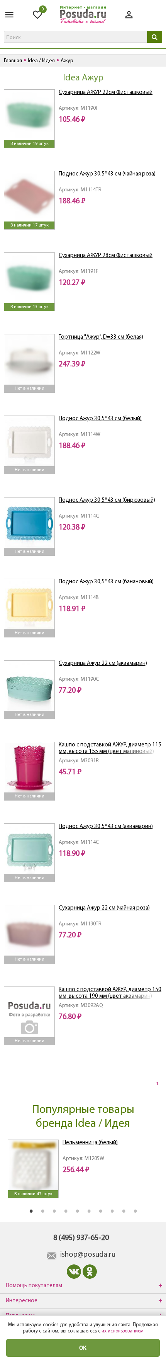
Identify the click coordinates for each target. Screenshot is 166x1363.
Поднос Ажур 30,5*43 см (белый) (100, 419)
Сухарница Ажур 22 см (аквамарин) (103, 663)
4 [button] (65, 1211)
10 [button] (135, 1211)
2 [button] (42, 1211)
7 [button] (100, 1211)
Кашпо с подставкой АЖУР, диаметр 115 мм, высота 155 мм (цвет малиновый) (110, 748)
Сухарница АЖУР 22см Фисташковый (105, 92)
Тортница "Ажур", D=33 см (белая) (101, 337)
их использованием (123, 1331)
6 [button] (89, 1211)
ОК (83, 1347)
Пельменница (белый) (90, 1143)
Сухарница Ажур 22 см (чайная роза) (104, 908)
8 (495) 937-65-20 (81, 1238)
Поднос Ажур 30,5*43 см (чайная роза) (107, 174)
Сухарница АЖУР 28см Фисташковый (105, 256)
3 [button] (54, 1211)
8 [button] (112, 1211)
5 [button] (77, 1211)
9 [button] (123, 1211)
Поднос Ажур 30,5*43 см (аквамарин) (106, 827)
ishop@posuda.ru (87, 1255)
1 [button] (31, 1211)
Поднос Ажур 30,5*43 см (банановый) (106, 582)
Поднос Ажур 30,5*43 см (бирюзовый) (107, 500)
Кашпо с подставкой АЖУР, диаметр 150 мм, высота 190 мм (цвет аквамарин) (110, 993)
